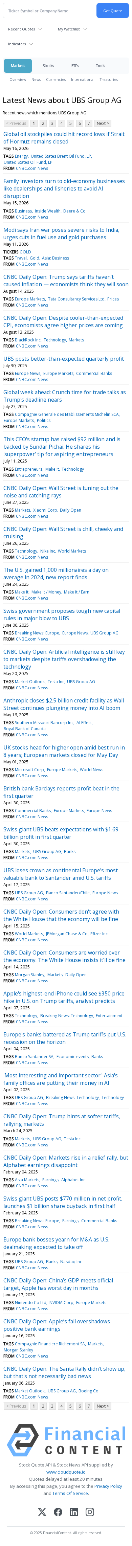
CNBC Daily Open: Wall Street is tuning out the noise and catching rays (60, 491)
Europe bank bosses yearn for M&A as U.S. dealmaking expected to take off (56, 1243)
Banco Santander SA (34, 1056)
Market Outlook (30, 682)
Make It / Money (46, 592)
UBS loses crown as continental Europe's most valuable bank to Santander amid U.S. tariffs (60, 874)
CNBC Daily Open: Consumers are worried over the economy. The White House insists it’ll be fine (64, 956)
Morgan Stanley (29, 975)
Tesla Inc (56, 682)
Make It (52, 469)
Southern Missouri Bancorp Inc (44, 722)
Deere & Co (74, 211)
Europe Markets (30, 299)
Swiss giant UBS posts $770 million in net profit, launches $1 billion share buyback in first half (63, 1202)
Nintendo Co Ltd (30, 1302)
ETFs (75, 65)
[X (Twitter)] (42, 1512)
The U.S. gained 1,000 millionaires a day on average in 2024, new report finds (56, 573)
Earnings (50, 1180)
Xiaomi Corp (45, 510)
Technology (55, 340)
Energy (21, 156)
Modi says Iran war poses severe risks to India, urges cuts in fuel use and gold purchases (61, 233)
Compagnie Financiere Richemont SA (50, 1344)
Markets (18, 65)
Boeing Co (88, 1391)
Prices (113, 299)
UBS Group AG (104, 633)
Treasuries (109, 79)
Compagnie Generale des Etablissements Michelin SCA (67, 414)
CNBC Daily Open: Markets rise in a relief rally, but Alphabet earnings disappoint (65, 1161)
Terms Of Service (70, 1493)
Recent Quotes (21, 28)
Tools (100, 65)
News (36, 79)
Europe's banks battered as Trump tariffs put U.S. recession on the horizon (64, 1038)
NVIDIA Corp (61, 1302)
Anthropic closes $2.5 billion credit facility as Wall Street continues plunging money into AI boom (63, 704)
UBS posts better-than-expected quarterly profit (63, 358)
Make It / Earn (76, 592)
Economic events (73, 1056)
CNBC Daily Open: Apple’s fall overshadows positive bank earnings (56, 1325)
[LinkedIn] (74, 1512)
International (82, 79)
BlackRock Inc (28, 340)
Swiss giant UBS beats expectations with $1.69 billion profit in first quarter (60, 833)
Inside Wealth (48, 211)
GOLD (25, 252)
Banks (69, 851)
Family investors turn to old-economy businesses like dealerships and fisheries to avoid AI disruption (64, 188)
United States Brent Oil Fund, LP (61, 156)
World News (91, 769)
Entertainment (109, 1015)
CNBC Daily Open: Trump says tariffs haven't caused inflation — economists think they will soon (66, 280)
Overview (17, 79)
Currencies (56, 79)
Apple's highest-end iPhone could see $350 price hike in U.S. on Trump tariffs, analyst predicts (64, 997)
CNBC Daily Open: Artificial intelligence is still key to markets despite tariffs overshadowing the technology (64, 659)
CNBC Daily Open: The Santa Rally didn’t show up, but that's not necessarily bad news (64, 1372)
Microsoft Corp (29, 769)
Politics (43, 420)
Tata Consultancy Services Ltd (76, 299)
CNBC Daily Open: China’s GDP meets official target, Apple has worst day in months (58, 1284)
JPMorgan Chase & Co (67, 934)
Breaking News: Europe (37, 633)
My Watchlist (69, 28)
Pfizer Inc (99, 934)
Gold (34, 258)
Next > (103, 123)
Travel (21, 258)
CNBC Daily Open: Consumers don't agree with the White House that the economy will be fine (61, 915)
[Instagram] (90, 1512)
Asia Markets (27, 1180)
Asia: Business (55, 258)
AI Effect (84, 722)
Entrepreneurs (28, 469)
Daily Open (70, 510)
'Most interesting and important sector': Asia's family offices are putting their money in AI (60, 1079)
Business (23, 211)
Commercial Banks (94, 373)
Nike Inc (47, 551)
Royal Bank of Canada (25, 729)
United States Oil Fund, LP (28, 162)
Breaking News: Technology (66, 1015)
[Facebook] (58, 1512)
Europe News (27, 373)
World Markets (72, 551)
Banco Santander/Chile (68, 893)
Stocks (48, 65)
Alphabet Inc (73, 1180)
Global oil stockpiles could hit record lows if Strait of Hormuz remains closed (64, 137)
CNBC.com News (32, 168)
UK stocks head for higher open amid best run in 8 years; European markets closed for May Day (64, 751)
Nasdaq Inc (71, 1261)
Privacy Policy (108, 1486)
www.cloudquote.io (66, 1472)
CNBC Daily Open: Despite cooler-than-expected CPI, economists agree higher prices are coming (63, 321)
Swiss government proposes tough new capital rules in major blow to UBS (61, 614)
